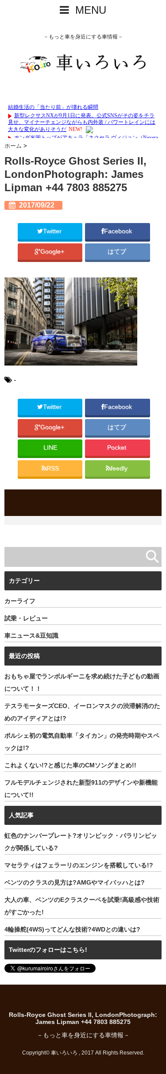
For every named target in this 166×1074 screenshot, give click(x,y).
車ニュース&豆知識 (31, 635)
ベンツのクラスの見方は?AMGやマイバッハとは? (74, 882)
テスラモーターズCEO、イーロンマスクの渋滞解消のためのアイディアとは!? (82, 712)
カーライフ (19, 600)
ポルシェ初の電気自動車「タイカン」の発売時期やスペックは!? (81, 741)
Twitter (53, 231)
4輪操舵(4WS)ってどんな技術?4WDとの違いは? (72, 929)
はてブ (118, 251)
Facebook (119, 231)
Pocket (117, 447)
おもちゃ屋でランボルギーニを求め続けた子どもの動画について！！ (81, 682)
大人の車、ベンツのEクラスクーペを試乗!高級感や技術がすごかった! (81, 906)
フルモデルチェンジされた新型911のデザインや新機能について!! (81, 788)
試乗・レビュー (26, 618)
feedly (120, 468)
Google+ (53, 251)
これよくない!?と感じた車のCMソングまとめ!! (70, 765)
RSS (52, 468)
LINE (50, 447)
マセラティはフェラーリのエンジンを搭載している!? (78, 865)
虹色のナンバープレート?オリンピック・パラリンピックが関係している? (80, 841)
